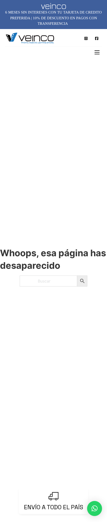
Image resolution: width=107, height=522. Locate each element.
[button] (94, 508)
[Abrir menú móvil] (97, 52)
